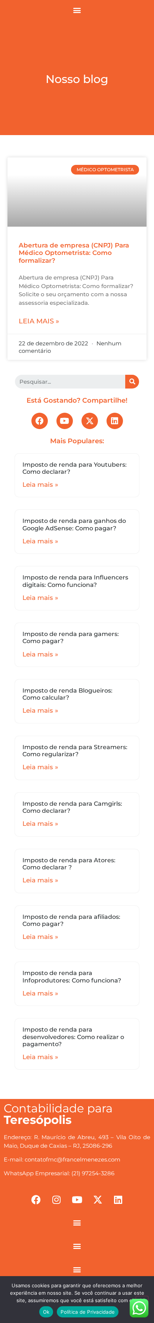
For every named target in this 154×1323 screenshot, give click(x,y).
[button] (77, 10)
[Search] (132, 382)
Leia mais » (39, 321)
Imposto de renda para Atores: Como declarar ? (69, 864)
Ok (46, 1312)
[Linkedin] (115, 421)
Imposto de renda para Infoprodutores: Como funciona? (71, 976)
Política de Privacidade (88, 1312)
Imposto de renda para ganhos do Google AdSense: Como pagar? (74, 524)
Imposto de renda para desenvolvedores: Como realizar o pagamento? (73, 1036)
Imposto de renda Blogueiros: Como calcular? (67, 694)
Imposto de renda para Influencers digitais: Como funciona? (75, 581)
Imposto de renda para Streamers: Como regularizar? (74, 751)
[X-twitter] (89, 421)
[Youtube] (64, 421)
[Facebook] (39, 421)
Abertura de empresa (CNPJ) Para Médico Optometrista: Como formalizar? (74, 253)
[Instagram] (56, 1200)
